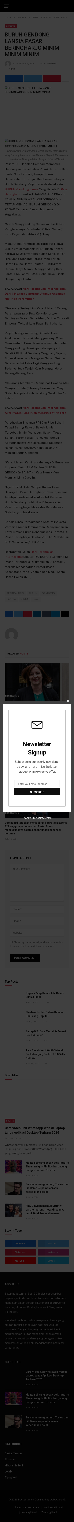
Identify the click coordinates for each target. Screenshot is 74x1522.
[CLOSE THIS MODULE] (68, 701)
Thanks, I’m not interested (37, 817)
